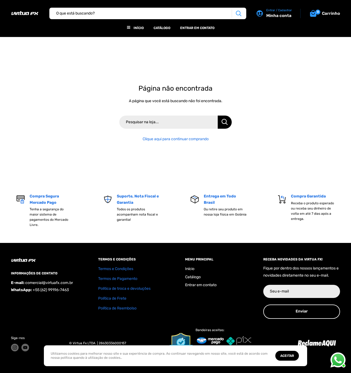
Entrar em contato (197, 28)
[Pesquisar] (238, 14)
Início (139, 28)
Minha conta (278, 15)
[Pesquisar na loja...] (225, 122)
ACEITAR (287, 356)
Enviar (302, 311)
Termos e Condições (115, 268)
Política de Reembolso (117, 308)
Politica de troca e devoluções (124, 288)
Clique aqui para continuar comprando (176, 139)
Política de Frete (112, 298)
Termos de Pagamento (117, 278)
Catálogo (162, 28)
